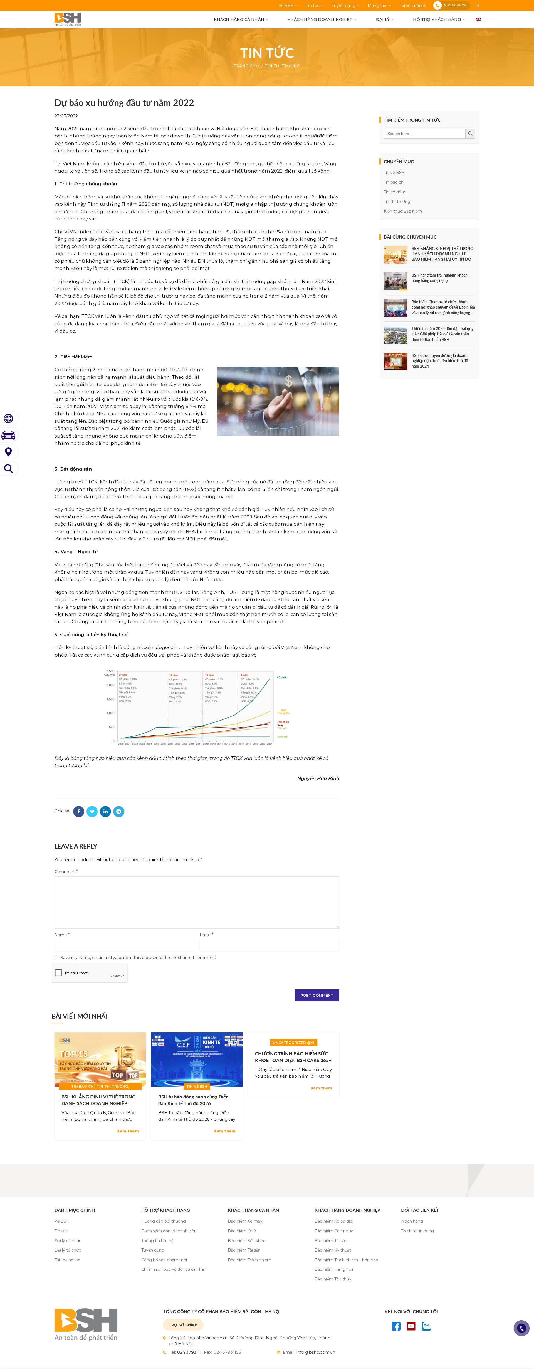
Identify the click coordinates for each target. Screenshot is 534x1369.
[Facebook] (78, 811)
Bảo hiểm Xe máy (245, 1221)
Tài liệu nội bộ (67, 1259)
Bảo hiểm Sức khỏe (247, 1240)
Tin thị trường (282, 65)
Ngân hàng (412, 1221)
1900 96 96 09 (454, 5)
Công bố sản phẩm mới (164, 1259)
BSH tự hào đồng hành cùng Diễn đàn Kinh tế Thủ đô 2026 (193, 1100)
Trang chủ (246, 66)
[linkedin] (105, 811)
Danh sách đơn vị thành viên (169, 1230)
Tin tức (61, 1230)
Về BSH (62, 1221)
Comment (66, 871)
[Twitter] (92, 811)
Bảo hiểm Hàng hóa (334, 1269)
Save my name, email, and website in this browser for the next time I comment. (138, 957)
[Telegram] (118, 811)
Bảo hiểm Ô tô (242, 1230)
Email (207, 934)
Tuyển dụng (152, 1250)
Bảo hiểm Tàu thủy (333, 1279)
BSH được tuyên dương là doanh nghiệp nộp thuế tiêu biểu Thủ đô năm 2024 (440, 360)
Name (62, 934)
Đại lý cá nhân (68, 1240)
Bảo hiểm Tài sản (244, 1250)
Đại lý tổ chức (68, 1250)
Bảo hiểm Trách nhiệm (249, 1259)
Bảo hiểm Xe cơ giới (334, 1221)
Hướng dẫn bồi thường (163, 1221)
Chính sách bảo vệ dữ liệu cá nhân (173, 1269)
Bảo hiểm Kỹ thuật (333, 1250)
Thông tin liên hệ (157, 1240)
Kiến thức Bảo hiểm (403, 211)
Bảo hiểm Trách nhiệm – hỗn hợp (346, 1259)
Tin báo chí (83, 1086)
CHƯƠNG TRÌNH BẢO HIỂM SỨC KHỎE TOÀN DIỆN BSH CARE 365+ (293, 1057)
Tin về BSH (196, 1086)
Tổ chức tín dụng (417, 1230)
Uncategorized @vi (294, 1043)
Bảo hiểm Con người (334, 1230)
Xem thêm (128, 1131)
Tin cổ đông (395, 192)
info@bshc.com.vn (315, 1352)
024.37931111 (190, 1352)
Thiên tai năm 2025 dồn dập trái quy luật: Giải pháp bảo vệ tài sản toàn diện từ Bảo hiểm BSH (442, 334)
